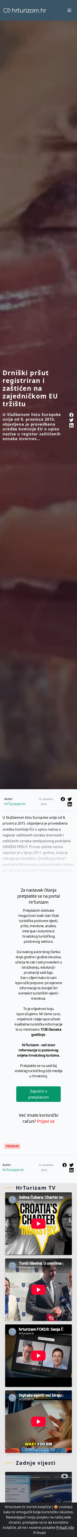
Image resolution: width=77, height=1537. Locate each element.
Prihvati (39, 1532)
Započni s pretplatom (38, 1094)
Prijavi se (46, 1121)
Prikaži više (65, 1527)
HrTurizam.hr (15, 803)
